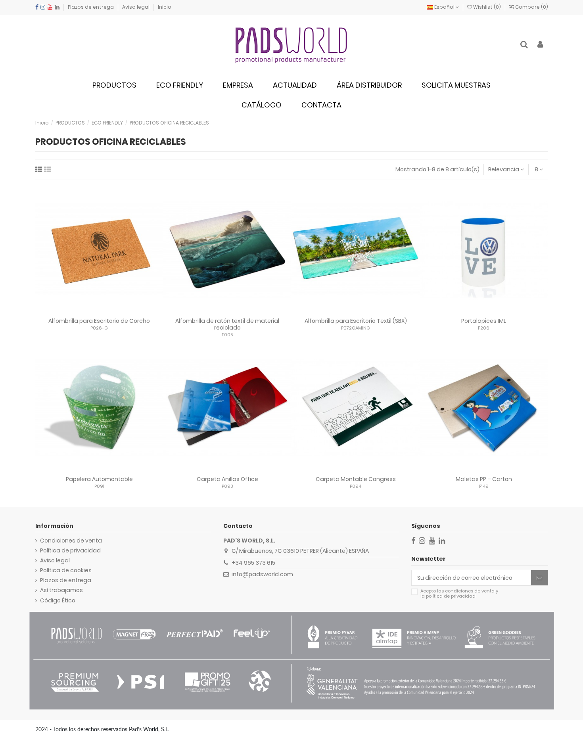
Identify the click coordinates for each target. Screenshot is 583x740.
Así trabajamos (61, 590)
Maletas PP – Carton (484, 479)
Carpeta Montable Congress (356, 479)
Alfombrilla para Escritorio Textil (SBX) (356, 321)
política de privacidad (451, 596)
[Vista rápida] (110, 310)
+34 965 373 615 (253, 563)
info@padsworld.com (262, 574)
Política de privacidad (70, 550)
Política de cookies (66, 570)
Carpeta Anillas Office (227, 479)
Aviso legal (136, 7)
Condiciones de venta (71, 540)
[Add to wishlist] (88, 310)
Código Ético (57, 600)
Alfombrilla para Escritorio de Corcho (99, 321)
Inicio (164, 7)
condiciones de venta (470, 591)
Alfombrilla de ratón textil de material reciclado (227, 324)
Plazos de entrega (91, 7)
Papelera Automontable (99, 479)
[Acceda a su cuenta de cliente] (540, 45)
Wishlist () (487, 7)
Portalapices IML (483, 321)
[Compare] (99, 310)
